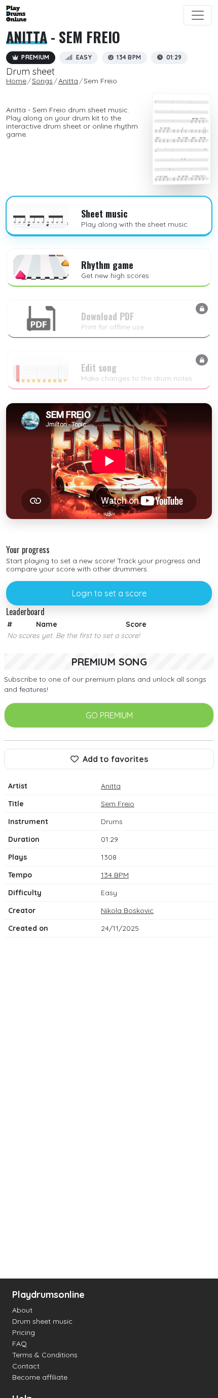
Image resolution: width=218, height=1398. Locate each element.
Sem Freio (117, 803)
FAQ (19, 1343)
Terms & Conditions (45, 1354)
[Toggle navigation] (198, 15)
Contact (26, 1366)
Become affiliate (39, 1377)
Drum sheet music (42, 1321)
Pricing (23, 1332)
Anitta (26, 36)
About (22, 1310)
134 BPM (115, 874)
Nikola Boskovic (127, 910)
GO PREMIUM (109, 715)
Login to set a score (109, 593)
